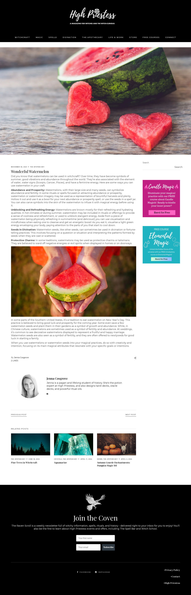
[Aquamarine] (73, 444)
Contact (176, 576)
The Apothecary (37, 167)
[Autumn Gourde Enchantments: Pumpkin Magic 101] (116, 444)
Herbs (100, 459)
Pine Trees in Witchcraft (24, 462)
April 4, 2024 (126, 459)
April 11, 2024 (86, 459)
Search (146, 162)
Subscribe (108, 547)
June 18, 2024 (34, 459)
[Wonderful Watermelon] (29, 386)
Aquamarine (60, 462)
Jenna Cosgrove (21, 357)
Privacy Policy (172, 570)
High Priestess (172, 583)
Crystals (58, 459)
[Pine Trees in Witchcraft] (30, 444)
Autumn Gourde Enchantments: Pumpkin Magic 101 (113, 464)
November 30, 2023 (19, 167)
